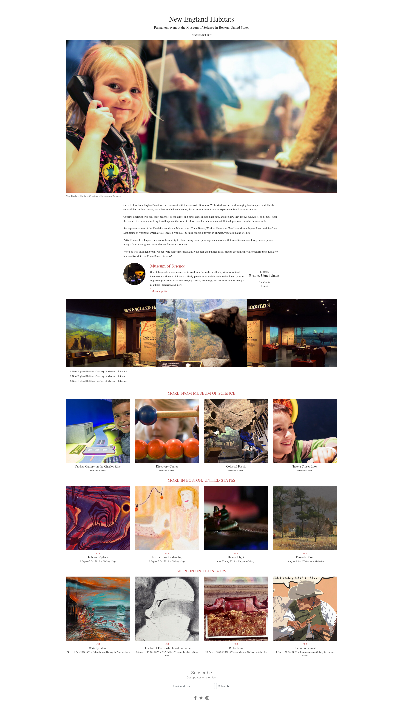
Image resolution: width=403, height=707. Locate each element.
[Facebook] (195, 698)
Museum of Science (167, 266)
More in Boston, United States (201, 480)
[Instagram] (207, 698)
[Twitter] (201, 698)
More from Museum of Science (201, 393)
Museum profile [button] (159, 291)
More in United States (201, 570)
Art (98, 553)
